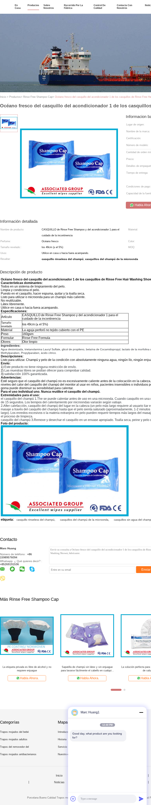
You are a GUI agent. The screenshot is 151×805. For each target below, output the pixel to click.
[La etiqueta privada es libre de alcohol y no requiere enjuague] (27, 635)
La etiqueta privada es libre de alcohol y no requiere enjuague (27, 668)
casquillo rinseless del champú (35, 519)
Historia (62, 739)
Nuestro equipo (66, 754)
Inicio (59, 775)
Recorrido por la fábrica (73, 6)
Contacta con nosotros (124, 6)
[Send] (141, 798)
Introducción (65, 731)
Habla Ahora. (29, 678)
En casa (18, 6)
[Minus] (141, 712)
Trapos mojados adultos (13, 739)
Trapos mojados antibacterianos (18, 754)
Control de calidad (100, 6)
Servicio (62, 746)
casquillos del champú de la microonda (84, 519)
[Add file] (73, 798)
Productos (33, 5)
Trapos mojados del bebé (14, 731)
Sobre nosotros (48, 6)
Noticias (59, 782)
